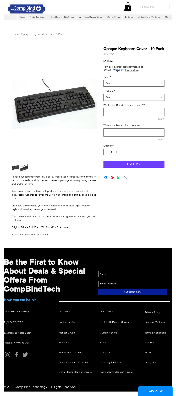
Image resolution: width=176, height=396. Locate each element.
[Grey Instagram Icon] (7, 354)
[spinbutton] (111, 152)
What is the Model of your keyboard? (124, 125)
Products (109, 90)
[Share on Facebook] (106, 177)
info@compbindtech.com (17, 332)
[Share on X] (125, 177)
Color (107, 77)
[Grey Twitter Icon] (25, 354)
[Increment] (116, 152)
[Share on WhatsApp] (119, 177)
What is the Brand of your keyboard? (124, 105)
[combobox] (133, 83)
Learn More (132, 70)
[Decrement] (106, 152)
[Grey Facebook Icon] (16, 354)
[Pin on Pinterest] (112, 177)
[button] (127, 6)
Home (15, 34)
